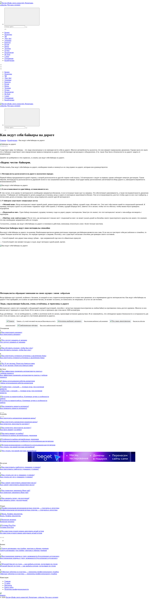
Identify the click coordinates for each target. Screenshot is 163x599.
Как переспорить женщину (10, 334)
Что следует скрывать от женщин (12, 342)
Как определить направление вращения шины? (18, 418)
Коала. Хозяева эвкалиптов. (10, 516)
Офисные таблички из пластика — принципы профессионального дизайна (28, 574)
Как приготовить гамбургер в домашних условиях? (19, 469)
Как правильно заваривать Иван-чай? (14, 492)
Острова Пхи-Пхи (7, 527)
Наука (6, 46)
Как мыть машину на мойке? (11, 430)
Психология (9, 52)
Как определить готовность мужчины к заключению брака (22, 358)
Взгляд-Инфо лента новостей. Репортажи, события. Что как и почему (32, 597)
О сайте (7, 583)
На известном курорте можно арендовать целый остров (21, 533)
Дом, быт (7, 38)
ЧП (5, 36)
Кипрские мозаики (7, 522)
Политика (8, 34)
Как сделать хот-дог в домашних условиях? (16, 477)
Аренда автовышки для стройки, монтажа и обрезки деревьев (23, 550)
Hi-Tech (7, 54)
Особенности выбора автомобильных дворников (18, 435)
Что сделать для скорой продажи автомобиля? (17, 447)
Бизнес (7, 32)
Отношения (8, 58)
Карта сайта (8, 587)
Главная (7, 581)
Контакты (8, 585)
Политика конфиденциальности (16, 589)
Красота (7, 42)
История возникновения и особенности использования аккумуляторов (27, 441)
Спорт (6, 56)
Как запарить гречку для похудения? (14, 500)
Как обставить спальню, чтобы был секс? (15, 350)
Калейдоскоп (9, 60)
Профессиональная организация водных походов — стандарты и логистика (28, 510)
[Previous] (1, 412)
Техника (7, 48)
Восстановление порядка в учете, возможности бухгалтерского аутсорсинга (28, 558)
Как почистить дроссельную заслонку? (14, 424)
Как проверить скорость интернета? (13, 408)
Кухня (6, 44)
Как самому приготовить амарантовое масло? (17, 485)
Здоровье (7, 40)
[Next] (3, 412)
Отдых (7, 50)
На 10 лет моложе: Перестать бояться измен (16, 365)
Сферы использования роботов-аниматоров (16, 383)
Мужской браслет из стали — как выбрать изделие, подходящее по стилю (28, 566)
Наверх (3, 595)
